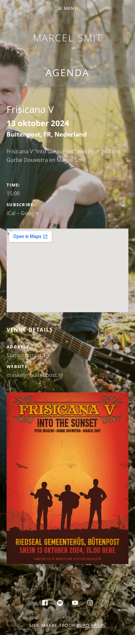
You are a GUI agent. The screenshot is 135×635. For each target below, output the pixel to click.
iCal (11, 213)
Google (29, 213)
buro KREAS (91, 625)
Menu (71, 8)
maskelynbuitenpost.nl (35, 375)
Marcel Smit (67, 37)
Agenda (67, 72)
